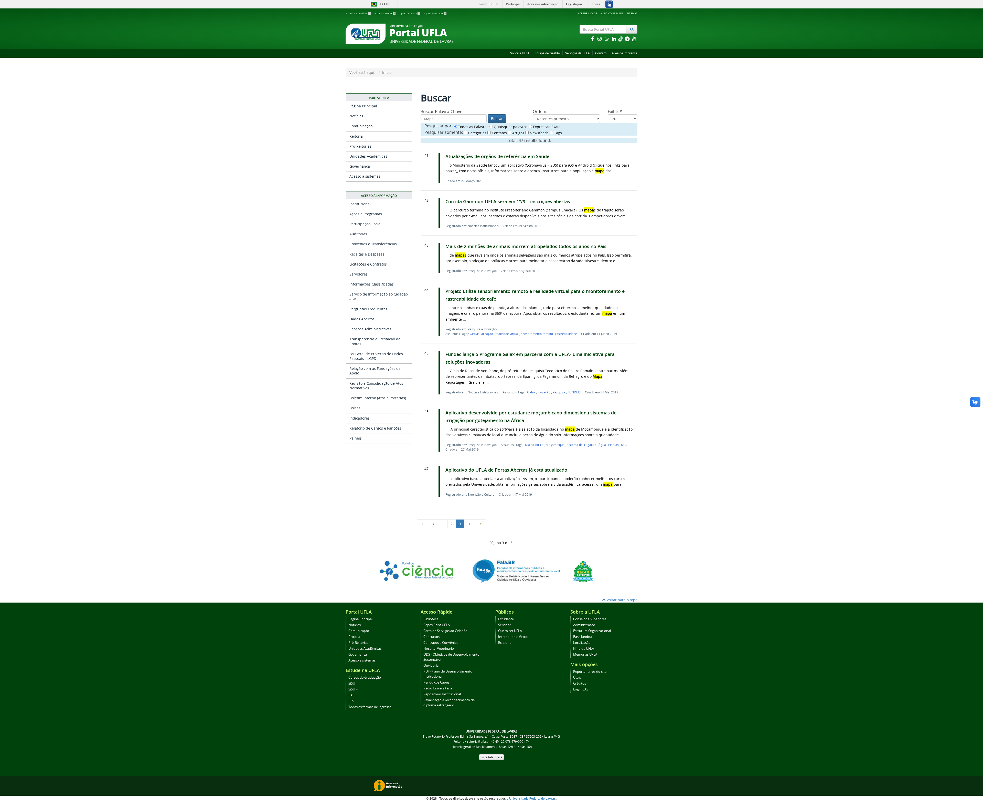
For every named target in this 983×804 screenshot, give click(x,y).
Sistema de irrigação (582, 445)
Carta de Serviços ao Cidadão (445, 631)
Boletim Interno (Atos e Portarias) (377, 397)
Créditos (579, 683)
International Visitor (513, 637)
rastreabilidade (566, 334)
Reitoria (356, 136)
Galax (531, 392)
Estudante (506, 619)
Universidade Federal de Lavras (532, 798)
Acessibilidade (587, 13)
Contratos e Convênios (440, 642)
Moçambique (555, 445)
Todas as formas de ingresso (369, 707)
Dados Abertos (362, 319)
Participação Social (365, 223)
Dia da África (534, 445)
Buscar (497, 118)
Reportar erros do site (589, 671)
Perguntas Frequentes (368, 309)
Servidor (504, 625)
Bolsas (354, 407)
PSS (351, 701)
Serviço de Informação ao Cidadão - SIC (378, 296)
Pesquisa (559, 392)
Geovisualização (482, 334)
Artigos (517, 132)
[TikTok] (621, 38)
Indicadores (359, 418)
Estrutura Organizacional (592, 631)
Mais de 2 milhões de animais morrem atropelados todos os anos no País (525, 246)
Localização (582, 642)
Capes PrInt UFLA (436, 625)
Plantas (613, 445)
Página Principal (363, 106)
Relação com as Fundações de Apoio (375, 370)
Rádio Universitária (437, 688)
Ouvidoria (431, 665)
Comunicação (360, 126)
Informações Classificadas (371, 284)
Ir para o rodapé (435, 13)
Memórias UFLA (585, 654)
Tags (557, 132)
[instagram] (600, 38)
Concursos (431, 637)
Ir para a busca (409, 13)
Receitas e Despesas (366, 254)
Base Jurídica (582, 637)
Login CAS (580, 689)
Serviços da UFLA (577, 53)
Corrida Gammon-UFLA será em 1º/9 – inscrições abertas (507, 202)
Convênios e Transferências (373, 243)
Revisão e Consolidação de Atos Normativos (376, 385)
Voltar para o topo (621, 599)
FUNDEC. (574, 392)
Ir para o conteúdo (358, 13)
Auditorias (358, 233)
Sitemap (632, 13)
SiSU (351, 683)
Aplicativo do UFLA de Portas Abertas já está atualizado (506, 470)
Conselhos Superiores (589, 619)
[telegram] (627, 38)
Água (603, 445)
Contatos (499, 132)
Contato (600, 53)
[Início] (422, 524)
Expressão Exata (546, 126)
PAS (351, 695)
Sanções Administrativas (370, 329)
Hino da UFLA (583, 648)
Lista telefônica (491, 757)
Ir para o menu (385, 13)
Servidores (358, 274)
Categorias (476, 132)
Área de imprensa (624, 53)
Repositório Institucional (442, 694)
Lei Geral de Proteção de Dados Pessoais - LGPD (376, 356)
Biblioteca (430, 619)
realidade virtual (507, 334)
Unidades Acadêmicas (368, 156)
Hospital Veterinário (438, 648)
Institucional (360, 203)
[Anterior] (433, 524)
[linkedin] (614, 38)
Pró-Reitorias (360, 146)
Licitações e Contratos (368, 264)
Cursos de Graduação (364, 677)
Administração (584, 625)
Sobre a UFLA (519, 53)
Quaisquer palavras (510, 126)
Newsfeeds (539, 132)
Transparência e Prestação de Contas (374, 341)
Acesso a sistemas (364, 176)
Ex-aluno (504, 642)
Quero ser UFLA (510, 631)
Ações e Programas (365, 213)
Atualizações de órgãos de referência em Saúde (497, 156)
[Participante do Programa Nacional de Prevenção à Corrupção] (583, 571)
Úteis (577, 677)
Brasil (379, 4)
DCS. (624, 445)
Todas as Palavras (472, 126)
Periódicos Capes (436, 682)
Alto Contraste (612, 13)
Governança (359, 166)
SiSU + (353, 689)
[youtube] (634, 38)
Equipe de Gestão (547, 53)
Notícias (356, 116)
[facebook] (592, 38)
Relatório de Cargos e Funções (375, 428)
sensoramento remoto (537, 334)
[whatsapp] (607, 38)
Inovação (544, 392)
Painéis (355, 438)
